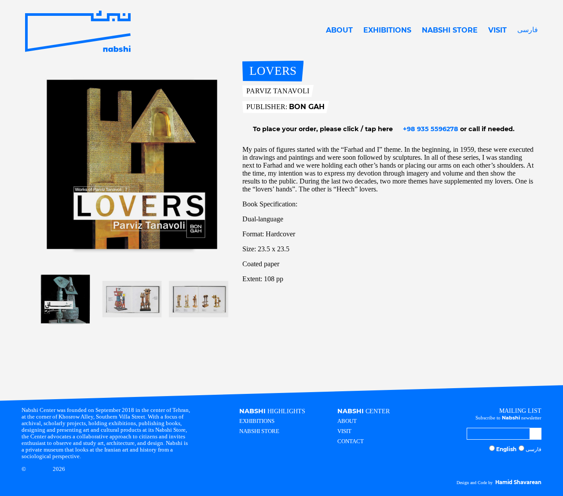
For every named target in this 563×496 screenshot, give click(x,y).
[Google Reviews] (521, 465)
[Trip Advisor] (530, 465)
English (506, 449)
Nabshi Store (450, 30)
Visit (497, 30)
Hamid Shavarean (518, 482)
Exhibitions (387, 30)
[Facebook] (513, 465)
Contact (350, 441)
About (339, 30)
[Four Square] (538, 465)
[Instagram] (504, 465)
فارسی (527, 29)
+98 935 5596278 (429, 129)
